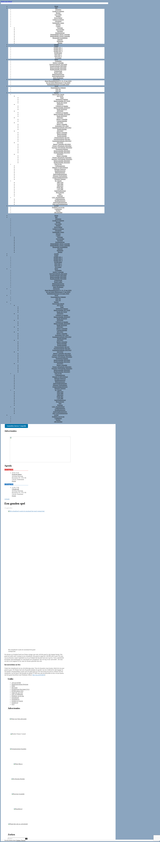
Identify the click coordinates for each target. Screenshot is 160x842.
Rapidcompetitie (62, 129)
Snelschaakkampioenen (60, 174)
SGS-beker (58, 58)
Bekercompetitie (62, 134)
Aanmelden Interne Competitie (16, 426)
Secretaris (60, 31)
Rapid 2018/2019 (62, 109)
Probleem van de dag (58, 207)
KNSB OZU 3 (58, 51)
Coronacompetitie (62, 121)
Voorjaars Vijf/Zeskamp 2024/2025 (62, 159)
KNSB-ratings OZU (18, 691)
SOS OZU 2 (58, 56)
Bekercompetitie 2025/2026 (58, 68)
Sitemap (58, 24)
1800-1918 (60, 182)
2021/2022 (60, 122)
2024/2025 (60, 154)
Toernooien (56, 79)
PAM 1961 (60, 187)
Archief (56, 206)
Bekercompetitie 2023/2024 (62, 151)
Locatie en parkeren (58, 11)
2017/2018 (60, 96)
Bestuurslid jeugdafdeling (60, 38)
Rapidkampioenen (60, 171)
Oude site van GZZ (17, 693)
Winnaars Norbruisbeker (60, 176)
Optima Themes (20, 840)
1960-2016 (60, 186)
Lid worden (58, 14)
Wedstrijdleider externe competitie (60, 36)
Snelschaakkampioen (58, 76)
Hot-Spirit (14, 688)
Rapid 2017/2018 (62, 103)
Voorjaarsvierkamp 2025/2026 (58, 64)
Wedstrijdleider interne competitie (60, 34)
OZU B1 (58, 89)
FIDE (13, 686)
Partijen (58, 211)
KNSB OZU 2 (58, 49)
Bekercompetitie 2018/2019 (62, 108)
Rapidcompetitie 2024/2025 (62, 162)
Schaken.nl (15, 702)
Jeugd (56, 86)
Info (56, 8)
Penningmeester (60, 33)
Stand (62, 98)
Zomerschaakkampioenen (60, 177)
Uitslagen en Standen (62, 106)
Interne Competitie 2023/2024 (62, 144)
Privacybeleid (58, 18)
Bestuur (58, 13)
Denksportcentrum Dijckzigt (20, 684)
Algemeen (58, 9)
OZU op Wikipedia (17, 694)
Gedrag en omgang (58, 19)
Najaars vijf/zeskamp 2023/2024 (61, 146)
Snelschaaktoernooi (60, 191)
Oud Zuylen (58, 164)
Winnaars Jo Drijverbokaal (60, 167)
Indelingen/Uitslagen (62, 99)
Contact (58, 26)
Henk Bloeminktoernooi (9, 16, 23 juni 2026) (58, 81)
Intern (56, 59)
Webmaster (60, 41)
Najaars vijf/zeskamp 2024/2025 (61, 157)
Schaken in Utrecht (17, 701)
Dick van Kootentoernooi (60, 204)
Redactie (60, 39)
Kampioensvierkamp (62, 149)
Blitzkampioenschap (58, 74)
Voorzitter (60, 28)
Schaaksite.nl (15, 699)
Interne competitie (62, 124)
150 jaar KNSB (16, 683)
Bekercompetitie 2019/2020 (62, 114)
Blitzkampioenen (60, 172)
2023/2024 (60, 142)
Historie (56, 93)
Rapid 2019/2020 (62, 116)
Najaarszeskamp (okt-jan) (61, 137)
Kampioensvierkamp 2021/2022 (61, 127)
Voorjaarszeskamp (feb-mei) (62, 139)
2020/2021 (60, 117)
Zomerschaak (58, 71)
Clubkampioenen (60, 166)
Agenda (56, 44)
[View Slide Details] (40, 462)
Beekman (60, 196)
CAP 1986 (60, 189)
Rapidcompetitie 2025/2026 (58, 69)
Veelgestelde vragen (58, 23)
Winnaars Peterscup (60, 169)
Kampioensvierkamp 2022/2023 (61, 141)
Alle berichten (58, 212)
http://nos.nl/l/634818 (38, 675)
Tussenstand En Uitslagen (58, 88)
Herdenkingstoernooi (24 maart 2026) (58, 84)
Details (14, 481)
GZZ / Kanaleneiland (58, 197)
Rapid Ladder (58, 73)
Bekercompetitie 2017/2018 (62, 101)
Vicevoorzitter (60, 29)
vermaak (6, 499)
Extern (56, 46)
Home (56, 6)
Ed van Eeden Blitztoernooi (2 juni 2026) (58, 83)
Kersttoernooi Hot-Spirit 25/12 (20, 689)
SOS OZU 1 (58, 54)
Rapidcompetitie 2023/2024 (62, 152)
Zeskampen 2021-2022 (62, 126)
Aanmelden (58, 61)
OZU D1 (58, 91)
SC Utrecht (58, 181)
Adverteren (58, 21)
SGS (13, 704)
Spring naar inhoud (6, 1)
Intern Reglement (58, 78)
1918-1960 (60, 184)
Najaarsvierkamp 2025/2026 (58, 66)
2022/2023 (60, 131)
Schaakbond (15, 697)
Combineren (58, 209)
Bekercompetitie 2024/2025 (62, 161)
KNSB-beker (58, 53)
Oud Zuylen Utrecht (58, 94)
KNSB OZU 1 (58, 48)
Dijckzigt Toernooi (60, 179)
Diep (60, 194)
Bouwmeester (60, 192)
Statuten (58, 16)
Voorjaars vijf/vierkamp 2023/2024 (62, 147)
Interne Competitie (58, 63)
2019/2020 (60, 111)
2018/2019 (60, 104)
